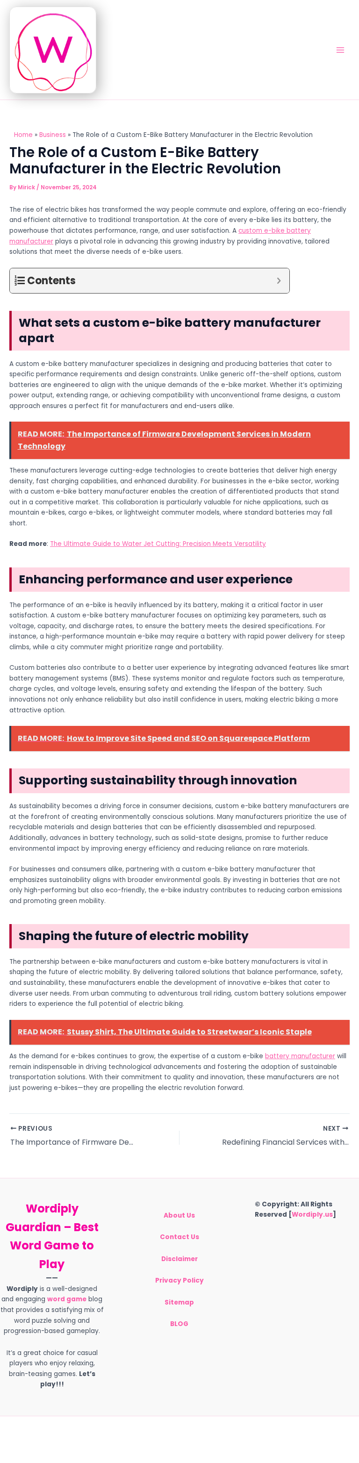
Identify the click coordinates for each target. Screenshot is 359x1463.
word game (66, 1299)
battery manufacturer (300, 1056)
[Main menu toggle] (340, 49)
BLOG (179, 1324)
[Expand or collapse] (279, 280)
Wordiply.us (312, 1214)
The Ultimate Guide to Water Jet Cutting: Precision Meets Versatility (158, 543)
